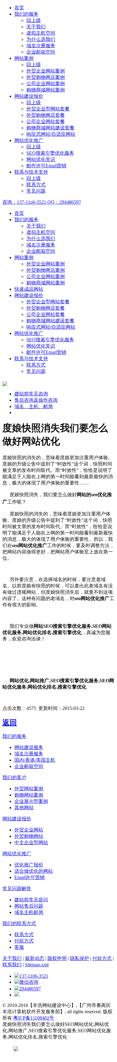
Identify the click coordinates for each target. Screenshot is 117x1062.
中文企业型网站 (31, 842)
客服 (19, 947)
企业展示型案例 (31, 801)
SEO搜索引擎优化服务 (50, 153)
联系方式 (36, 184)
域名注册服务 (40, 45)
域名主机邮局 (28, 912)
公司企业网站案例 (45, 83)
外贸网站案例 (28, 788)
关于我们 (36, 26)
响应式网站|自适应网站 (50, 134)
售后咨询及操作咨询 (36, 400)
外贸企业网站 (28, 829)
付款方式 (24, 940)
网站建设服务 (28, 747)
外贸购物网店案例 (45, 77)
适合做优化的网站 (33, 871)
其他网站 (24, 807)
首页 (19, 7)
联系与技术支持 (31, 172)
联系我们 (12, 964)
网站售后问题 (28, 906)
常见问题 (36, 191)
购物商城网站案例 (45, 89)
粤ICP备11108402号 (33, 1017)
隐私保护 (79, 958)
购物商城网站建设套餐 (50, 127)
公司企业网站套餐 (45, 121)
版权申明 (57, 958)
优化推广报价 (28, 864)
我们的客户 (14, 777)
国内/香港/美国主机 (34, 760)
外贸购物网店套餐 (45, 115)
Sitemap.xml (37, 964)
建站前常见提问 (31, 899)
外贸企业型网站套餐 (48, 108)
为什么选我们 (40, 39)
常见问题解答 (16, 888)
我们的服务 (26, 14)
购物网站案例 (28, 794)
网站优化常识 (40, 159)
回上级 (33, 20)
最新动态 (34, 958)
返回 (9, 722)
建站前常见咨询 (31, 393)
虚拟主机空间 (40, 33)
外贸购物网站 (28, 836)
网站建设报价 (28, 96)
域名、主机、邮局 (33, 406)
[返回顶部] (16, 994)
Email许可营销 (29, 877)
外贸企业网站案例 (45, 70)
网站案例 (24, 58)
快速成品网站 (28, 289)
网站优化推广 (28, 140)
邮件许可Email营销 (46, 165)
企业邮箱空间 (40, 51)
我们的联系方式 (19, 923)
